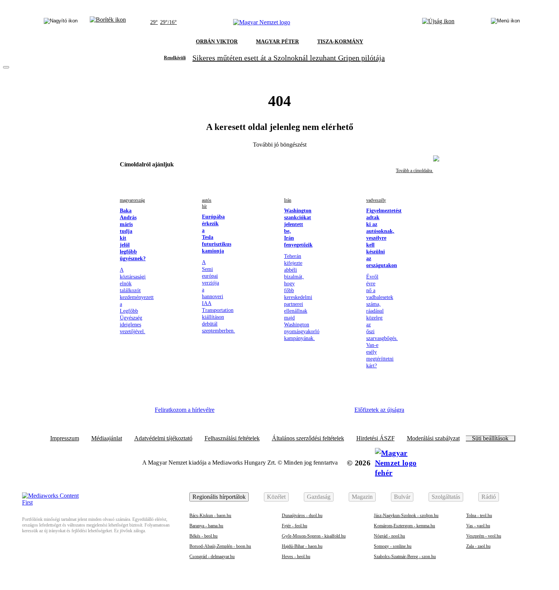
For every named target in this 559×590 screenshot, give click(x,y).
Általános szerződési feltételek (308, 438)
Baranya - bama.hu (206, 525)
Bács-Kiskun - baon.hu (210, 515)
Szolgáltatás (446, 497)
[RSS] (336, 413)
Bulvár (402, 497)
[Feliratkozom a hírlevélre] (107, 22)
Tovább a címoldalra (414, 170)
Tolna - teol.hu (479, 515)
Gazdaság (318, 497)
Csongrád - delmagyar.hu (212, 556)
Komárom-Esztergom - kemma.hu (404, 525)
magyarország (132, 200)
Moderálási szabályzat (433, 438)
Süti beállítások (490, 438)
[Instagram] (253, 413)
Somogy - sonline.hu (392, 546)
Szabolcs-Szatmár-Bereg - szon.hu (405, 556)
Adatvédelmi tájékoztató (163, 438)
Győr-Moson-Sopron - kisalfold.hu (314, 536)
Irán (287, 200)
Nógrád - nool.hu (389, 536)
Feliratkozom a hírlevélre (184, 410)
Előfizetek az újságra (379, 410)
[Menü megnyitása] (505, 22)
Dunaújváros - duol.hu (302, 515)
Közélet (276, 497)
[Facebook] (232, 413)
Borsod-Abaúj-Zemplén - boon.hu (220, 546)
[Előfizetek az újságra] (438, 22)
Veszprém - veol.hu (483, 536)
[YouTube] (316, 413)
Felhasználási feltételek (232, 438)
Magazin (362, 497)
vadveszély (376, 200)
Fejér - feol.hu (294, 525)
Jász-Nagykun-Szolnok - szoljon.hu (406, 515)
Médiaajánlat (106, 438)
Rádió (488, 497)
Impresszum (64, 438)
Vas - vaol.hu (478, 525)
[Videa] (295, 413)
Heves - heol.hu (296, 556)
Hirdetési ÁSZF (375, 438)
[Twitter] (274, 413)
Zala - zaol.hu (478, 546)
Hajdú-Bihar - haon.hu (302, 546)
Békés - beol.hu (203, 536)
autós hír (206, 203)
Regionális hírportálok (219, 497)
